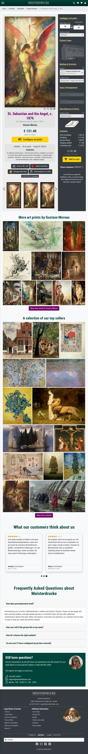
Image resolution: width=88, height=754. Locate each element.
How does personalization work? (20, 603)
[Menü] (2, 3)
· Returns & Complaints (11, 726)
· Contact (7, 712)
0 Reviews (34, 176)
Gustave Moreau (32, 9)
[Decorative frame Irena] (52, 195)
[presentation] (4, 189)
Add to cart (73, 159)
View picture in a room (42, 171)
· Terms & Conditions (10, 717)
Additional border (65, 32)
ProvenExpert (18, 566)
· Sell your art (36, 715)
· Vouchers (35, 723)
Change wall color (19, 171)
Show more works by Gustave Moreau (44, 308)
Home (4, 9)
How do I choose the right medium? (21, 635)
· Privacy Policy (8, 720)
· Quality (34, 717)
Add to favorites (41, 166)
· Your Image (36, 712)
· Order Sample (36, 726)
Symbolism (20, 9)
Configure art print (31, 139)
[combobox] (72, 35)
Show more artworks (44, 515)
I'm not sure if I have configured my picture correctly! (28, 643)
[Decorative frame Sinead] (18, 195)
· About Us (7, 728)
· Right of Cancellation (11, 723)
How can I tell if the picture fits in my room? (24, 627)
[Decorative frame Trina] (35, 195)
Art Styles (12, 9)
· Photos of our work (38, 720)
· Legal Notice (8, 715)
